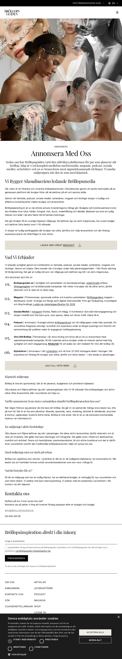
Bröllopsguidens (95, 297)
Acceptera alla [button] (95, 632)
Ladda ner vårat (57, 245)
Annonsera (12, 588)
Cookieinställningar (19, 606)
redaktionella (93, 283)
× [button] (118, 617)
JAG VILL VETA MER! (57, 365)
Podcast (40, 594)
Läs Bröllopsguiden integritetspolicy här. (33, 551)
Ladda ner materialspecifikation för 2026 (54, 304)
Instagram (37, 311)
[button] (42, 654)
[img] (12, 12)
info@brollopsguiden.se (19, 510)
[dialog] (61, 636)
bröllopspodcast (63, 322)
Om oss (10, 582)
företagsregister (22, 286)
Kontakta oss (14, 594)
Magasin (39, 600)
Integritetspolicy (60, 635)
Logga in (40, 612)
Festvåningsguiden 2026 (87, 3)
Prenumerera (16, 558)
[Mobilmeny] (117, 12)
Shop (37, 606)
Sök (7, 600)
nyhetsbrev (52, 351)
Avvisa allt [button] (95, 640)
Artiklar (40, 582)
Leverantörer (43, 588)
